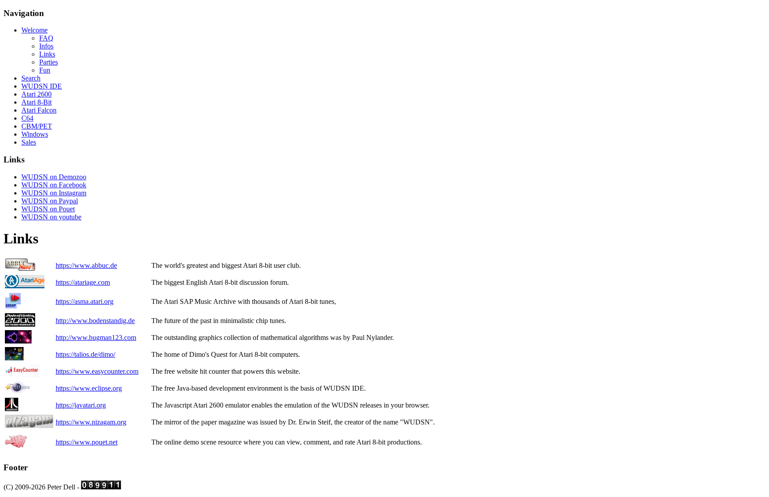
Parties (48, 62)
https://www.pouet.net (86, 442)
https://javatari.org (81, 405)
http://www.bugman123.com (96, 337)
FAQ (46, 38)
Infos (46, 46)
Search (30, 78)
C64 (27, 118)
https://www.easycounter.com (97, 371)
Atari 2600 (36, 94)
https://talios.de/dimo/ (85, 354)
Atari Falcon (39, 110)
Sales (28, 142)
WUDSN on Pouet (48, 209)
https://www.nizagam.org (91, 422)
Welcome (34, 30)
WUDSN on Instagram (53, 193)
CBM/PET (36, 126)
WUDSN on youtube (51, 217)
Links (47, 54)
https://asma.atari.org (84, 301)
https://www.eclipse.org (89, 388)
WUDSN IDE (41, 86)
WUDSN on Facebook (53, 185)
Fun (44, 70)
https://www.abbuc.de (86, 265)
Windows (34, 134)
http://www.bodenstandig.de (95, 320)
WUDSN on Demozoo (53, 177)
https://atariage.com (83, 282)
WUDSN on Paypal (49, 201)
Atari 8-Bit (36, 102)
